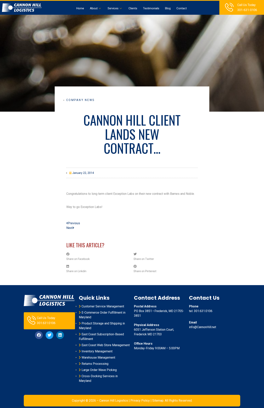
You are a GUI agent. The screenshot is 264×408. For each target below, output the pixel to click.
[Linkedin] (60, 335)
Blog (168, 8)
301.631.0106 (46, 323)
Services (113, 8)
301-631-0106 (247, 10)
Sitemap (158, 400)
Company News (80, 100)
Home (80, 8)
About (94, 8)
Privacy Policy (140, 400)
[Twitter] (49, 335)
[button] (98, 256)
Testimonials (151, 8)
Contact (181, 8)
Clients (133, 8)
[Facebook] (39, 335)
